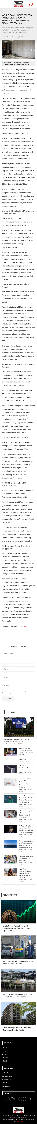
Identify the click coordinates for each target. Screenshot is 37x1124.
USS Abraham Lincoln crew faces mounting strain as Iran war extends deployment (26, 844)
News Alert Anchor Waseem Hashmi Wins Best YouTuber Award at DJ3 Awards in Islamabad (26, 753)
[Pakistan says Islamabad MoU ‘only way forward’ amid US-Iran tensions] (19, 727)
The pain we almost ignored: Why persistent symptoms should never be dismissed (25, 783)
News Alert (20, 1121)
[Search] (35, 4)
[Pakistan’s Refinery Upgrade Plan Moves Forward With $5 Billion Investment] (18, 980)
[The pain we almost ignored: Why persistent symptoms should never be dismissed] (10, 782)
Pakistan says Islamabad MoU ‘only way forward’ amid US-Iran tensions (17, 740)
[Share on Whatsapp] (31, 640)
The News (23, 626)
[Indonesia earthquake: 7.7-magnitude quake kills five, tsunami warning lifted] (10, 814)
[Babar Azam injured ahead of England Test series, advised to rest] (10, 769)
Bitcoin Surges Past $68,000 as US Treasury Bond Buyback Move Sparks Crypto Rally (16, 928)
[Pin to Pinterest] (26, 640)
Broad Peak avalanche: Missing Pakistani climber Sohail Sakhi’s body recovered (25, 873)
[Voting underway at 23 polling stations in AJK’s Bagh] (10, 859)
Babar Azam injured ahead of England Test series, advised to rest (26, 768)
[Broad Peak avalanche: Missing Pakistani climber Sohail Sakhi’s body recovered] (10, 872)
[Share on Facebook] (16, 640)
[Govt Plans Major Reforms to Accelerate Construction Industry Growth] (18, 1013)
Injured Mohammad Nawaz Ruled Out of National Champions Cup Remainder (25, 799)
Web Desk (7, 37)
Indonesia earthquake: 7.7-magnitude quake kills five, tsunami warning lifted (26, 814)
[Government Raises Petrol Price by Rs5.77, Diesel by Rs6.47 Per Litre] (18, 947)
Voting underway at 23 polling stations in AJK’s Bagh (26, 858)
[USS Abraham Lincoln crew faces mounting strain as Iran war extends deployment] (10, 844)
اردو (31, 4)
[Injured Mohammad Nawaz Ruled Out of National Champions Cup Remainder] (10, 799)
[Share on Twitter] (21, 640)
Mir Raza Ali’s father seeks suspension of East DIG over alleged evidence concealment (26, 829)
